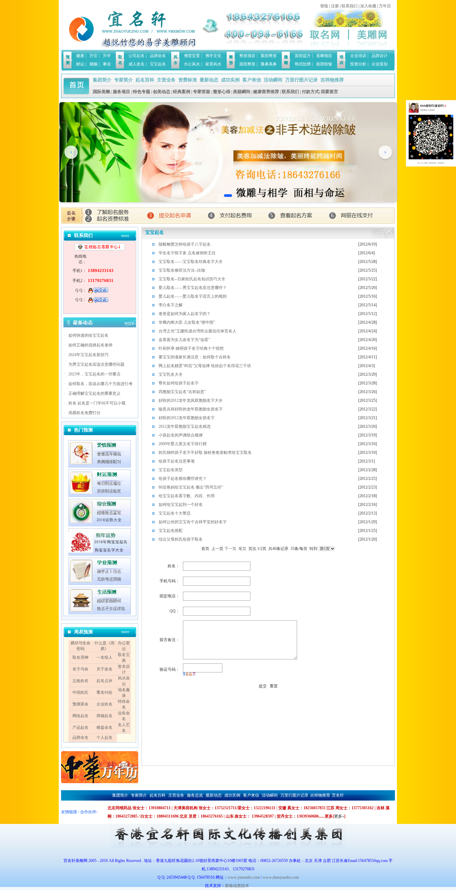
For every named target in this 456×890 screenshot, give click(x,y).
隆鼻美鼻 (269, 64)
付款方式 (310, 91)
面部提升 (303, 55)
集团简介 (102, 79)
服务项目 (121, 91)
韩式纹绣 (303, 64)
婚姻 (93, 64)
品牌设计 (380, 55)
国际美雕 (101, 91)
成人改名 (137, 64)
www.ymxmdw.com (244, 877)
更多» (339, 816)
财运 (80, 64)
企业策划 (380, 64)
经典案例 (181, 91)
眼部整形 (269, 55)
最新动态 (209, 79)
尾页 (242, 548)
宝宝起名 (158, 64)
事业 (107, 64)
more (125, 235)
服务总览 (195, 795)
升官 (93, 55)
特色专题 (141, 91)
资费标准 (187, 79)
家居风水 (213, 64)
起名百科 (145, 79)
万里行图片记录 (301, 79)
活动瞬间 (273, 79)
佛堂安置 (192, 55)
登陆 (324, 6)
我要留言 (329, 91)
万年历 (385, 6)
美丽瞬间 (241, 91)
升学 (107, 55)
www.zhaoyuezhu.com (281, 877)
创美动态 (161, 91)
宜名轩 (338, 795)
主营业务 (166, 79)
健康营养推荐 (266, 91)
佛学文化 (213, 55)
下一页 (230, 548)
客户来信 (251, 79)
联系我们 (349, 6)
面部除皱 (324, 64)
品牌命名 (158, 55)
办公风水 (192, 64)
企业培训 (358, 55)
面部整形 (247, 64)
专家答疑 (201, 91)
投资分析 (358, 64)
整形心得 (221, 91)
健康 (80, 55)
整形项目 (247, 55)
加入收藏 (368, 6)
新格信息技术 (238, 885)
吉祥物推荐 (332, 79)
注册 (335, 6)
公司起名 (137, 55)
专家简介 (123, 79)
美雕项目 (324, 55)
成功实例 (230, 79)
